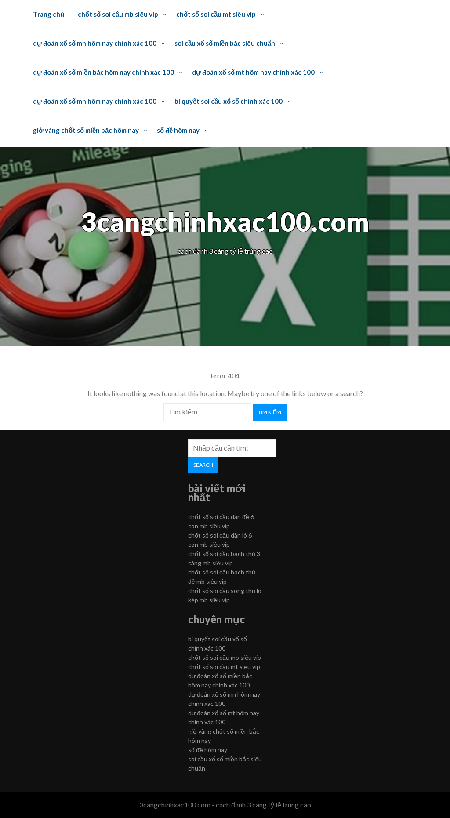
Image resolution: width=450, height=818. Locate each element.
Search (203, 465)
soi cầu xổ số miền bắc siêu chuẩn (224, 43)
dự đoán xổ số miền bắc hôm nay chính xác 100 (103, 72)
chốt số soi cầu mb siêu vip (118, 14)
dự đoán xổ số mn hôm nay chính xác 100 (94, 43)
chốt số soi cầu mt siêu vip (216, 14)
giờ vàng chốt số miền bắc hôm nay (86, 130)
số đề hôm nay (178, 130)
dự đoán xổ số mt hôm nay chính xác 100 (253, 72)
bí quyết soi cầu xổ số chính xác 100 (228, 101)
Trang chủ (48, 14)
